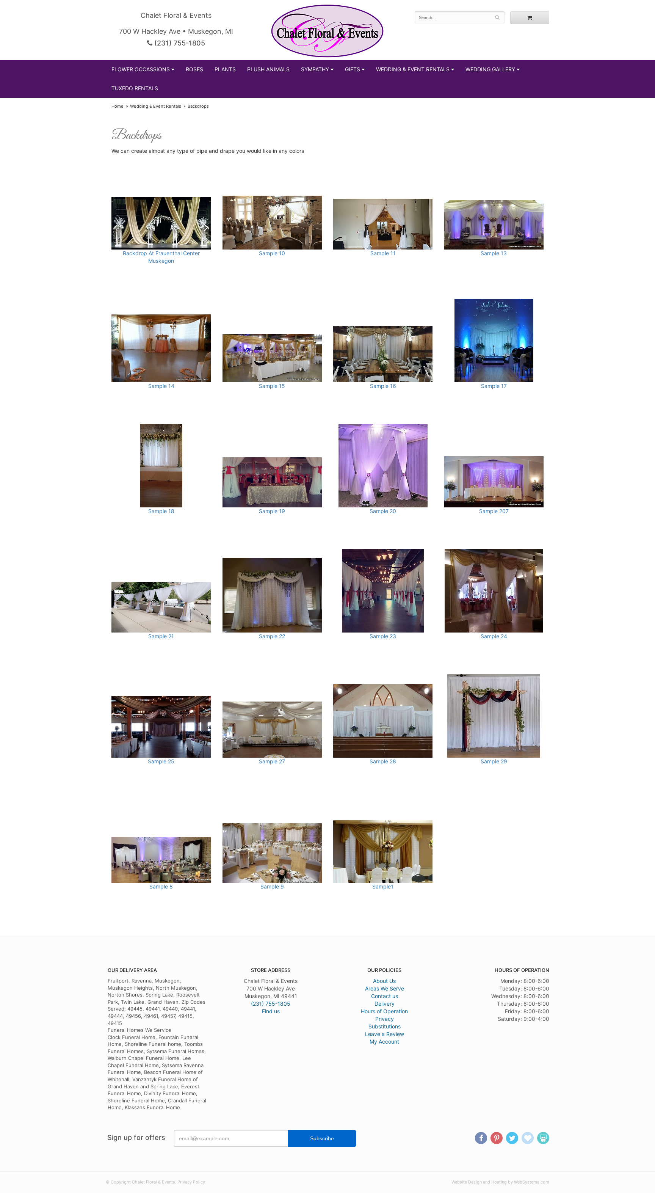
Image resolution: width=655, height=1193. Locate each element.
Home (117, 106)
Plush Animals (268, 69)
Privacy (384, 1019)
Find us (271, 1011)
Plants (225, 69)
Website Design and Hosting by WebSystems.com (500, 1182)
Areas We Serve (384, 988)
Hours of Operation (384, 1011)
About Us (384, 981)
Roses (194, 69)
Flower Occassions (140, 69)
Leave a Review (384, 1034)
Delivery (385, 1003)
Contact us (384, 996)
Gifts (352, 69)
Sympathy (315, 69)
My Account (384, 1041)
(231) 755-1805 (178, 43)
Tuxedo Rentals (134, 88)
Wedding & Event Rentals (413, 69)
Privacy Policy (191, 1182)
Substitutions (384, 1026)
